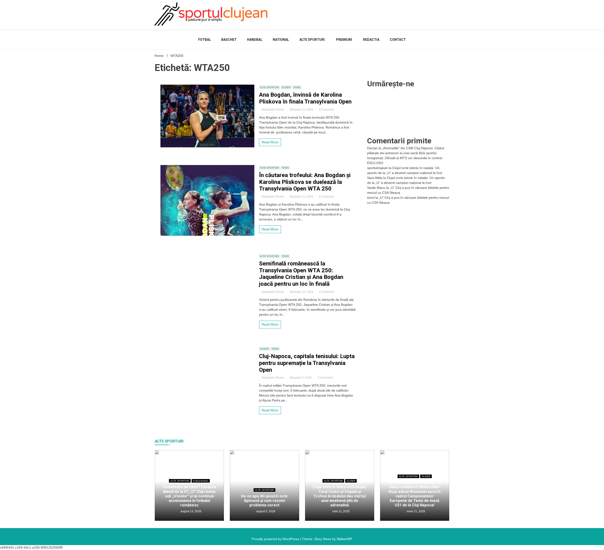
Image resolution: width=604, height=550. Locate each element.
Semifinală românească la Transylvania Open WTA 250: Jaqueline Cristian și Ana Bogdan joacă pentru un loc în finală (301, 273)
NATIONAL (281, 39)
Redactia (371, 39)
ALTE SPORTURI (312, 39)
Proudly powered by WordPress (276, 539)
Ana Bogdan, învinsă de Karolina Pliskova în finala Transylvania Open (305, 98)
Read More (270, 142)
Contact (398, 39)
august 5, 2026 (265, 511)
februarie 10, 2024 (301, 292)
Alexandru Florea (273, 109)
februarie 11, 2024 (301, 109)
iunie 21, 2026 (415, 511)
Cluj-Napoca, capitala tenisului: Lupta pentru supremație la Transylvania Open (307, 363)
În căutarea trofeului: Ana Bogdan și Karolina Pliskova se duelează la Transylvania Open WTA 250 (305, 182)
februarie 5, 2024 (300, 377)
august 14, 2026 (190, 511)
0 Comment (326, 109)
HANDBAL (254, 39)
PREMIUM (344, 39)
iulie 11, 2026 (341, 511)
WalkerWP (344, 539)
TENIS (296, 87)
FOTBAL (204, 39)
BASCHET (229, 39)
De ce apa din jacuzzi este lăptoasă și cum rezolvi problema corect (264, 500)
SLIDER (286, 87)
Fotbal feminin (200, 481)
